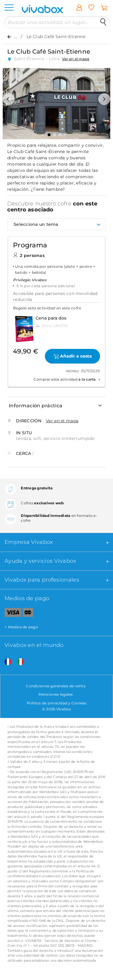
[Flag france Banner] (5, 662)
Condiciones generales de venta (56, 686)
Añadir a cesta (76, 356)
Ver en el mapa (75, 59)
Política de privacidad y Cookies (56, 703)
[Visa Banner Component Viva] (10, 613)
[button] (9, 99)
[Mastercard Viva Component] (28, 613)
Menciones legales (56, 694)
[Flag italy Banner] (18, 662)
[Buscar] (103, 22)
